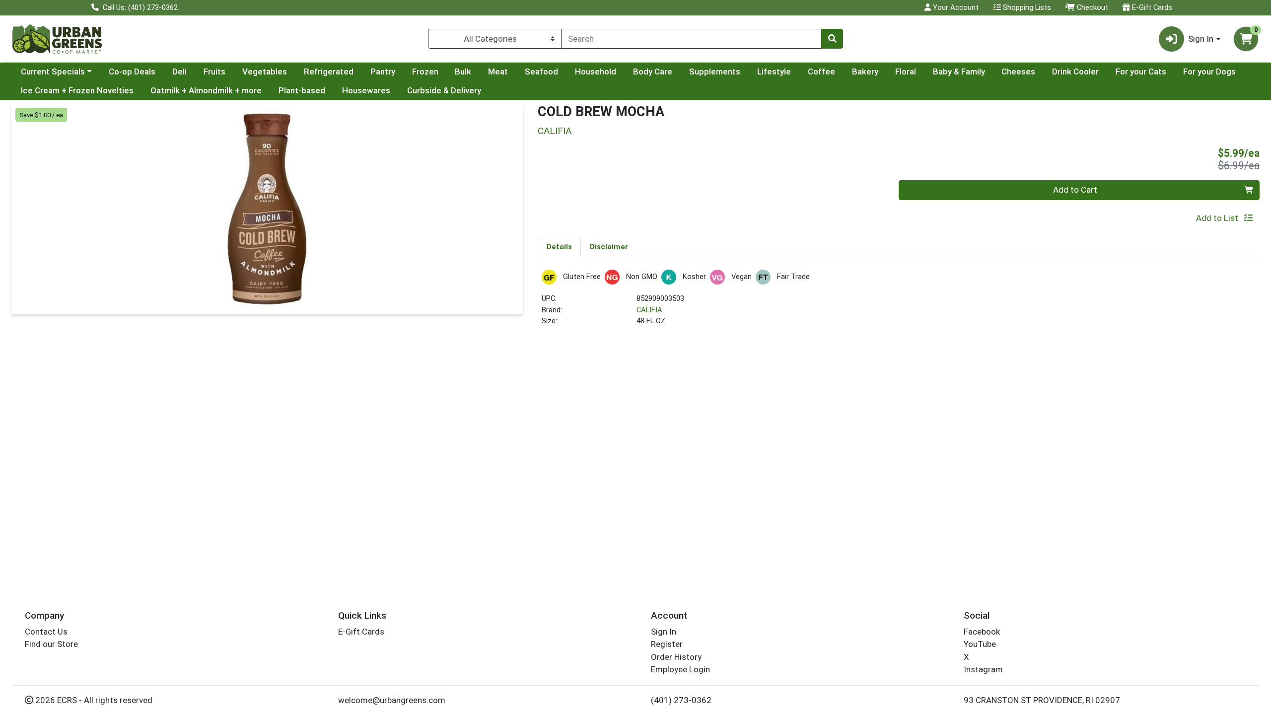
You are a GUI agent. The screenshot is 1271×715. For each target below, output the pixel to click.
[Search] (832, 39)
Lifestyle (774, 71)
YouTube (980, 644)
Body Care (652, 71)
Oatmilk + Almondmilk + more (206, 90)
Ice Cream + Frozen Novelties (77, 90)
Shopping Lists (1026, 7)
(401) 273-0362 (681, 700)
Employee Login (680, 669)
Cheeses (1018, 71)
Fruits (214, 71)
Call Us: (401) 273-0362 (139, 7)
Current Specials (53, 71)
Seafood (541, 71)
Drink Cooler (1075, 71)
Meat (498, 71)
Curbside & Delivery (444, 90)
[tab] (559, 247)
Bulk (463, 71)
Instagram (983, 669)
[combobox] (691, 39)
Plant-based (302, 90)
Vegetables (264, 71)
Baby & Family (959, 71)
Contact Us (46, 632)
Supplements (714, 71)
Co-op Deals (132, 71)
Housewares (366, 90)
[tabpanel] (899, 302)
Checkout (1091, 7)
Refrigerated (328, 71)
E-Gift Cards (1151, 7)
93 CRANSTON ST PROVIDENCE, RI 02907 (1042, 700)
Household (595, 71)
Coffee (821, 71)
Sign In (663, 632)
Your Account (955, 7)
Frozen (425, 71)
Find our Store (51, 644)
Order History (676, 657)
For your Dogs (1209, 71)
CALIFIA (649, 309)
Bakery (865, 71)
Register (667, 644)
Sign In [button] (1200, 39)
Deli (179, 71)
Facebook (982, 632)
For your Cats (1141, 71)
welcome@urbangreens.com (391, 700)
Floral (905, 71)
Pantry (382, 71)
